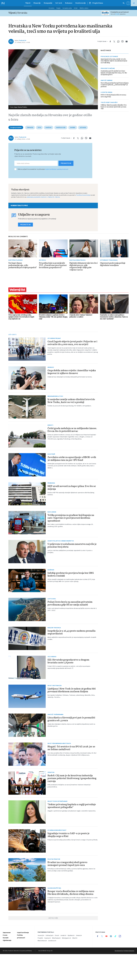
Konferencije (80, 3)
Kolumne (68, 3)
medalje (72, 127)
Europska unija (67, 8)
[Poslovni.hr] (3, 3)
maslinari (48, 127)
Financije (37, 3)
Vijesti (27, 3)
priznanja (83, 127)
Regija (58, 8)
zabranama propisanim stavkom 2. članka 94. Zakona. (43, 197)
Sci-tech (58, 3)
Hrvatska (51, 8)
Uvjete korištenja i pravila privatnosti (56, 169)
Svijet (76, 8)
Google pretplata (15, 127)
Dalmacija (30, 127)
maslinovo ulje (60, 127)
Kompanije (48, 3)
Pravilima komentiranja (83, 195)
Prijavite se (66, 163)
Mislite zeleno (84, 8)
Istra (39, 127)
